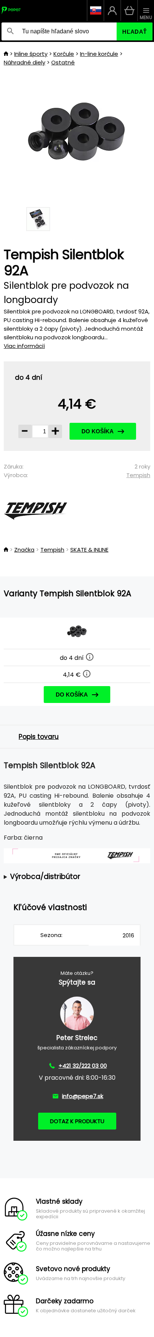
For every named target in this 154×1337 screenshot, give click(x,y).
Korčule (63, 54)
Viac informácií (24, 346)
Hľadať (134, 31)
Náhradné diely (24, 62)
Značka (24, 550)
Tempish (138, 475)
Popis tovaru (39, 736)
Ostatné (63, 62)
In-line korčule (99, 54)
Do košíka (97, 431)
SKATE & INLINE (89, 550)
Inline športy (30, 54)
